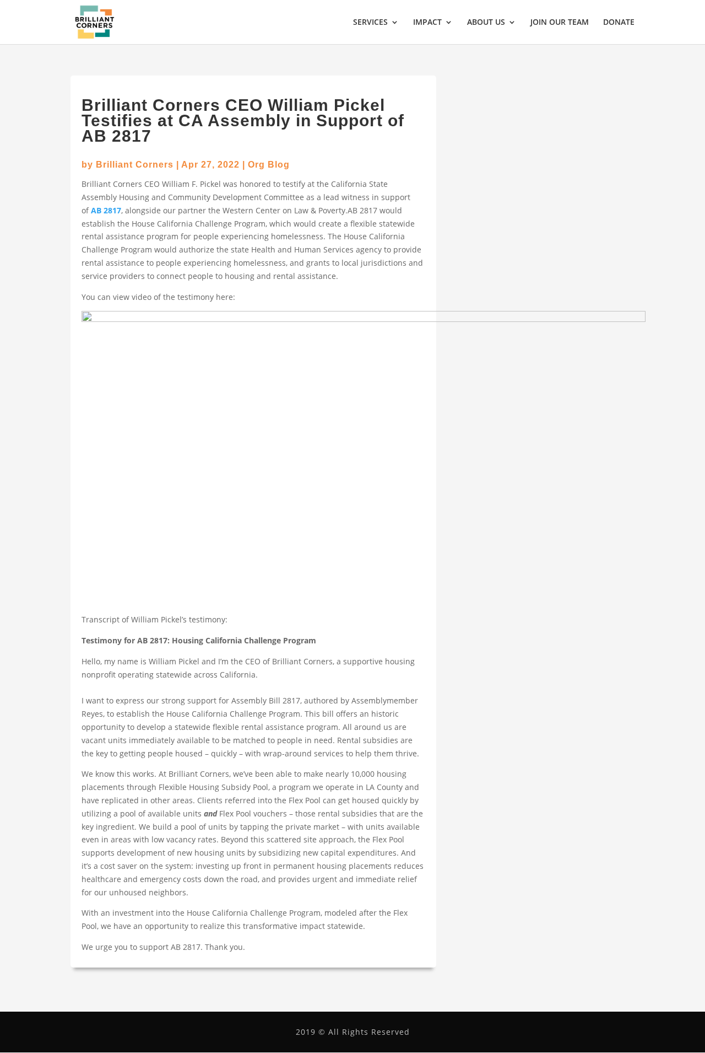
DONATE (618, 22)
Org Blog (269, 164)
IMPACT (427, 22)
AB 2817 (106, 210)
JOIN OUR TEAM (559, 22)
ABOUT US (486, 22)
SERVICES (370, 22)
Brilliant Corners (134, 164)
